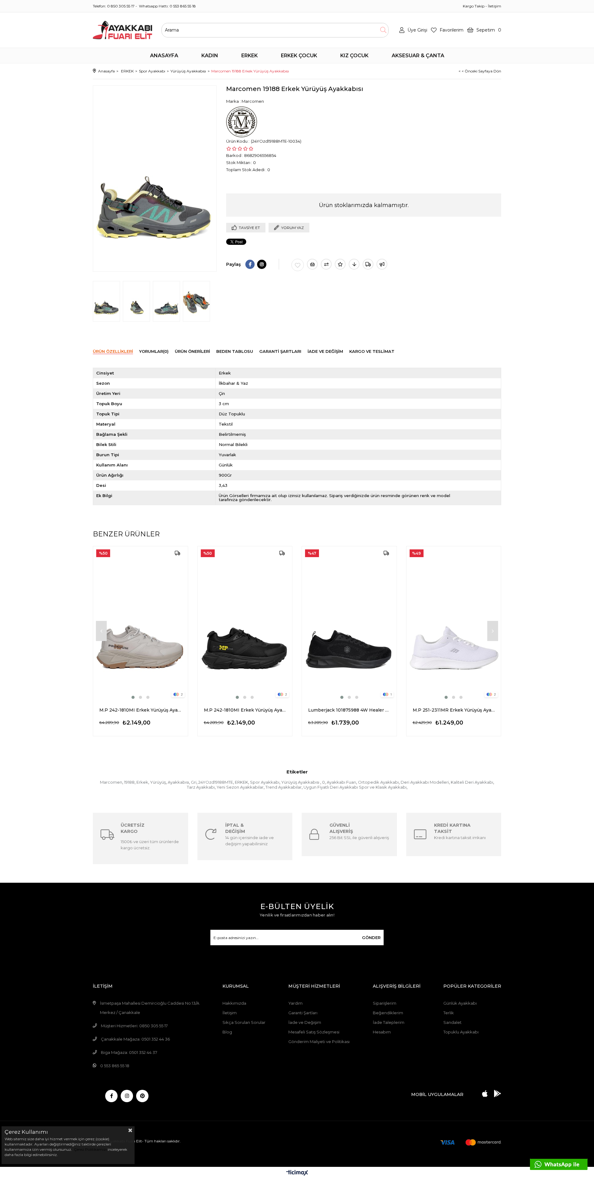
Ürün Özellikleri (113, 351)
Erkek (142, 782)
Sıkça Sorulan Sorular (243, 1022)
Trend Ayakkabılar (283, 787)
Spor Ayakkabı (264, 782)
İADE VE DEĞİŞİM (325, 351)
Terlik (448, 1012)
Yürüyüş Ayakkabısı (300, 782)
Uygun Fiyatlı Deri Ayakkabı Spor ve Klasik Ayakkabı (355, 787)
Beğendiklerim (388, 1012)
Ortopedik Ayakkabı (378, 782)
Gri (193, 782)
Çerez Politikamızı (90, 1149)
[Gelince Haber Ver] (382, 264)
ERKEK (241, 782)
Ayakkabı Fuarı (341, 782)
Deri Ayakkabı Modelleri (425, 782)
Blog (227, 1031)
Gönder (371, 937)
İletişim (494, 6)
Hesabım (382, 1031)
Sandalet (452, 1022)
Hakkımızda (234, 1003)
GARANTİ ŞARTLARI (280, 351)
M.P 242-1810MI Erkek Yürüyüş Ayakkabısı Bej (140, 710)
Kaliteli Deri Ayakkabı (472, 782)
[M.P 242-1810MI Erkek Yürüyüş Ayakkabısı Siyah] (245, 623)
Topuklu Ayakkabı (461, 1031)
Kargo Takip (473, 6)
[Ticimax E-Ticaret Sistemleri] (297, 1173)
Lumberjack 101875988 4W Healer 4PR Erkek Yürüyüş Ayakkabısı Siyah (349, 710)
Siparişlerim (384, 1003)
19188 (129, 782)
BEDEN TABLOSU (234, 351)
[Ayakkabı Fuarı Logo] (122, 30)
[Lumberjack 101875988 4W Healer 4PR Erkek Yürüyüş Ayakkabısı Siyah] (349, 623)
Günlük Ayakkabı (460, 1003)
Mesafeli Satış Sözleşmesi (313, 1031)
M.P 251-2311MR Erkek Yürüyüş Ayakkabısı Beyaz (454, 710)
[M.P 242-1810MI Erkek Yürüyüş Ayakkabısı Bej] (140, 623)
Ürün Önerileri (192, 351)
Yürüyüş (158, 782)
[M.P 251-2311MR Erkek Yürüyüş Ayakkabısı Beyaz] (454, 623)
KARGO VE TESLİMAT (371, 351)
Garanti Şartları (302, 1012)
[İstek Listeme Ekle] (312, 264)
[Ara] (383, 30)
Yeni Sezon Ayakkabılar (240, 787)
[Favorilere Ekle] (297, 265)
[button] (133, 697)
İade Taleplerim (388, 1022)
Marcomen (111, 782)
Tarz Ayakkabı (201, 787)
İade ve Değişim (304, 1022)
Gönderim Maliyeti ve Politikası (319, 1041)
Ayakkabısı (178, 782)
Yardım (295, 1003)
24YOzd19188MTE (215, 782)
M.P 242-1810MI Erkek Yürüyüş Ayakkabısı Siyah (245, 710)
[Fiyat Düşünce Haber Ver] (354, 264)
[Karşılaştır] (326, 264)
